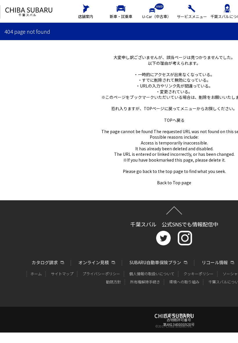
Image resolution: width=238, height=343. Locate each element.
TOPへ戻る (174, 120)
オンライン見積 (93, 262)
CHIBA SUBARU (28, 12)
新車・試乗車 (121, 16)
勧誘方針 (113, 282)
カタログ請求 (45, 262)
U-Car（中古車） (156, 16)
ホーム (36, 273)
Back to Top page (174, 182)
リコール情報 (215, 262)
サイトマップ (62, 273)
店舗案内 (85, 16)
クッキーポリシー (198, 273)
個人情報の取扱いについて (151, 273)
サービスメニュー (192, 16)
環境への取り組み (184, 282)
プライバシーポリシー (101, 273)
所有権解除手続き (145, 282)
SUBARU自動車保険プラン (155, 262)
